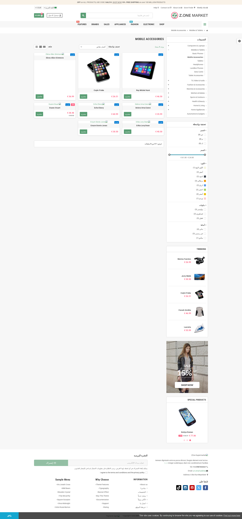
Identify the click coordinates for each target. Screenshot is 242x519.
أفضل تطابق (100, 47)
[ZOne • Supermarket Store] (189, 15)
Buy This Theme (102, 496)
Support (105, 503)
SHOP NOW (117, 2)
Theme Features (102, 484)
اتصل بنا (143, 503)
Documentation (103, 500)
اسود (200, 176)
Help (156, 8)
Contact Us (166, 8)
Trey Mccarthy (64, 496)
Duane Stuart (54, 108)
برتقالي (199, 181)
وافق (9, 515)
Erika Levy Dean (143, 126)
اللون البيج (198, 168)
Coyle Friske (186, 293)
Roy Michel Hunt (143, 90)
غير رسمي (198, 234)
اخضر (199, 190)
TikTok (178, 487)
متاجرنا (143, 488)
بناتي (200, 229)
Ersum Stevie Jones (99, 126)
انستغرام (185, 487)
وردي (199, 198)
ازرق (200, 185)
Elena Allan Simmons (55, 58)
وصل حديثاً (142, 496)
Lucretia (187, 327)
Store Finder (189, 8)
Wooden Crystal (64, 492)
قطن (200, 218)
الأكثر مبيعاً (142, 500)
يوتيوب (192, 487)
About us (143, 484)
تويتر (198, 487)
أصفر (199, 194)
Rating (106, 507)
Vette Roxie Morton (62, 507)
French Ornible (185, 310)
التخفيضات (142, 492)
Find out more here (231, 515)
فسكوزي (198, 214)
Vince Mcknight (64, 503)
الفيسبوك (205, 487)
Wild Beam (66, 488)
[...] (166, 463)
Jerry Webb (186, 276)
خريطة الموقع (141, 507)
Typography (104, 488)
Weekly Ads (202, 8)
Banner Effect (103, 492)
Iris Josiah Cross (63, 484)
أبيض (200, 172)
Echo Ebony (99, 108)
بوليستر (199, 209)
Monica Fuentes (184, 259)
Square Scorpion (63, 500)
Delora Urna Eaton (143, 108)
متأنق (199, 238)
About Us (177, 8)
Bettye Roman (187, 432)
